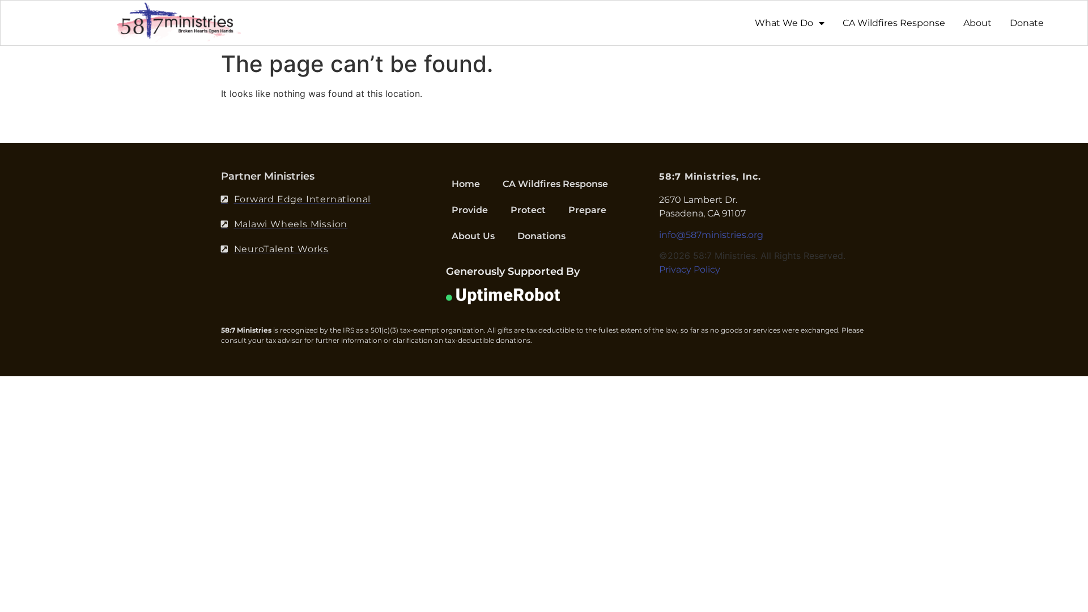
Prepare (587, 210)
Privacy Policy (689, 269)
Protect (528, 210)
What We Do (784, 23)
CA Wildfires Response (894, 23)
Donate (1027, 23)
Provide (470, 210)
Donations (541, 236)
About (977, 23)
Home (466, 183)
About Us (473, 236)
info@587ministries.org (711, 235)
